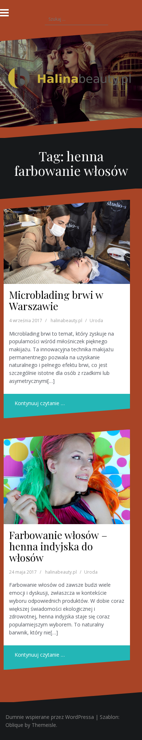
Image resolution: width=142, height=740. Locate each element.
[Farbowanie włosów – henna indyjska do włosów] (67, 477)
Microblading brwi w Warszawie (56, 300)
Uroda (96, 320)
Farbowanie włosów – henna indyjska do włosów (58, 546)
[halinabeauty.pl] (71, 78)
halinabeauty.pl (66, 320)
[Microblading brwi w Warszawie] (67, 242)
